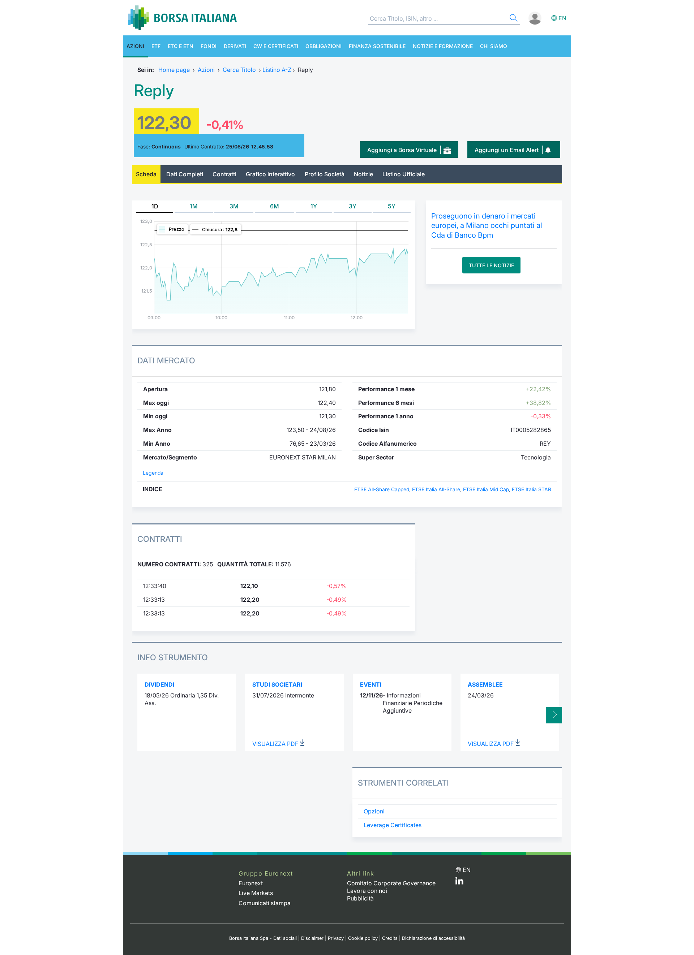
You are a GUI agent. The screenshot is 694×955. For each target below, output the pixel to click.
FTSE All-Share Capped (381, 489)
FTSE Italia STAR (531, 489)
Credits (390, 938)
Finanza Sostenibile (377, 46)
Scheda (146, 174)
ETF (155, 46)
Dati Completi (184, 174)
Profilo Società (324, 174)
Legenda (153, 473)
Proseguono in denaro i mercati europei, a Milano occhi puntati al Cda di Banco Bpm (486, 225)
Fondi (209, 46)
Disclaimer (312, 938)
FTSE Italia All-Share (436, 489)
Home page (174, 69)
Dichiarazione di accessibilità (433, 938)
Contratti (224, 174)
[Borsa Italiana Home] (182, 17)
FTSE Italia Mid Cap (486, 489)
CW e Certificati (275, 46)
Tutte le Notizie (491, 265)
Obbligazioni (323, 46)
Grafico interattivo (270, 174)
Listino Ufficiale (403, 174)
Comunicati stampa (265, 903)
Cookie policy (363, 938)
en (562, 18)
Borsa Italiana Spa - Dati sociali (263, 938)
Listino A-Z (276, 69)
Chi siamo (493, 46)
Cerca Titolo (239, 69)
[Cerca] (513, 19)
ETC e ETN (180, 46)
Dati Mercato (166, 360)
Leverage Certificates (392, 825)
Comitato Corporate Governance (391, 883)
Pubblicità (360, 898)
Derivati (235, 46)
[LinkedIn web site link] (459, 882)
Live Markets (256, 892)
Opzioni (374, 811)
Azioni (135, 46)
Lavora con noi (367, 890)
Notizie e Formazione (443, 46)
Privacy (336, 938)
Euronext (251, 883)
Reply (154, 90)
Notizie (363, 174)
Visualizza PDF (276, 743)
